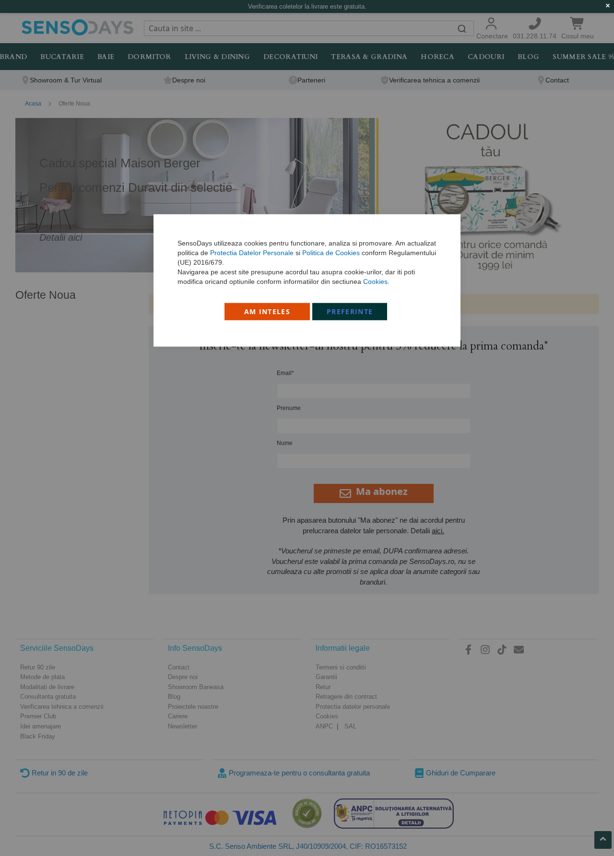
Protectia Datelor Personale (252, 252)
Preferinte (350, 311)
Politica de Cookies (331, 252)
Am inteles (267, 311)
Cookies (375, 281)
